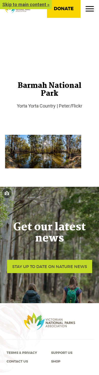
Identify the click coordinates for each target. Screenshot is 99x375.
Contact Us (17, 361)
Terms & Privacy (22, 353)
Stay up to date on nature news (49, 266)
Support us (61, 353)
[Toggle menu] (90, 10)
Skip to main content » (26, 4)
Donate (64, 9)
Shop (55, 361)
